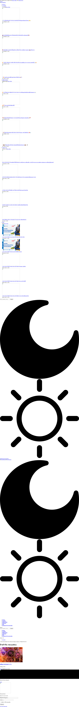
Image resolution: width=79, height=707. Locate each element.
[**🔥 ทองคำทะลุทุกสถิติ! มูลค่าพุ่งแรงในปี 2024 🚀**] (11, 76)
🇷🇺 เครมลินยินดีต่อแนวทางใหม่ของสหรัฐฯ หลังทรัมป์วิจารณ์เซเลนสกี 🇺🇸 (15, 35)
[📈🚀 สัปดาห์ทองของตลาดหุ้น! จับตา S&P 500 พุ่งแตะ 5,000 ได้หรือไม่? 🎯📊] (11, 131)
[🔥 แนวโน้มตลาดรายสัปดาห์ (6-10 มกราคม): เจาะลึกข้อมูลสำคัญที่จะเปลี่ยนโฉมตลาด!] (11, 91)
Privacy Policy (14, 0)
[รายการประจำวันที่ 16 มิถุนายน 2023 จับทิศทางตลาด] (11, 250)
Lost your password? (3, 706)
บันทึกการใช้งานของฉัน (5, 702)
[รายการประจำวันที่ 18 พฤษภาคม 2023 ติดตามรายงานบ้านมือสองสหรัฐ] (11, 294)
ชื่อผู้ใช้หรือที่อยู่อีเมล (4, 697)
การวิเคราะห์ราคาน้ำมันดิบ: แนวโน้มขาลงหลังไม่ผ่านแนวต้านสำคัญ (15, 190)
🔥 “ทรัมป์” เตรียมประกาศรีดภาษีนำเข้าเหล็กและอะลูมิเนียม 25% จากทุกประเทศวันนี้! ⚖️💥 (19, 62)
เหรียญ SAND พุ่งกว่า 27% (6, 664)
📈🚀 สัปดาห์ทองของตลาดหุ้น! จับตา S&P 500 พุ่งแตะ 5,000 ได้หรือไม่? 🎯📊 (16, 132)
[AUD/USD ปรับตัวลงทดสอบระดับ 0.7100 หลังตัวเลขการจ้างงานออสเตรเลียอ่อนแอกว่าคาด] (10, 175)
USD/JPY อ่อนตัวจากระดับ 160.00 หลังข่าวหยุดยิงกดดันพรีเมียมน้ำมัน (15, 204)
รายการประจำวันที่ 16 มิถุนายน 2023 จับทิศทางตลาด (12, 251)
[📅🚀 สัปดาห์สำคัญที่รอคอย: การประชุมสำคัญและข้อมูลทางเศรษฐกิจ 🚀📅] (11, 116)
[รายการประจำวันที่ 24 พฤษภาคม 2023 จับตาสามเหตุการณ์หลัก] (11, 265)
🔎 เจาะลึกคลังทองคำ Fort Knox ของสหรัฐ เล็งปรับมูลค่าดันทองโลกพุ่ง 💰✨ (16, 20)
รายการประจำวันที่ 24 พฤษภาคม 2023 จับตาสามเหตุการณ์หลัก (14, 266)
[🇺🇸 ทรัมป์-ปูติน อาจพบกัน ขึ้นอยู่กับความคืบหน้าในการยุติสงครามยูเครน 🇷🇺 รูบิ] (11, 48)
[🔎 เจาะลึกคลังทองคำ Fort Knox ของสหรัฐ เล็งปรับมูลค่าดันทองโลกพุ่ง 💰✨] (11, 19)
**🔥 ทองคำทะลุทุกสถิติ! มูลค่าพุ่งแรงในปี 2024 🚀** (12, 77)
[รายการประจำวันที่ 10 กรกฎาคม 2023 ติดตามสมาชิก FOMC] (11, 235)
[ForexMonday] (5, 459)
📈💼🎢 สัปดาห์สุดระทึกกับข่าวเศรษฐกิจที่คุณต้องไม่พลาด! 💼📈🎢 (15, 144)
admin (1, 668)
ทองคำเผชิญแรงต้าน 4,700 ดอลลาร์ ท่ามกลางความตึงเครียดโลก (14, 219)
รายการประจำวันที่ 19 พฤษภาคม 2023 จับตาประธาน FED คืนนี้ (14, 281)
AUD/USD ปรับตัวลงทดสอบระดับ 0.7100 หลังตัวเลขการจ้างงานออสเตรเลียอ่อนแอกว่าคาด (19, 177)
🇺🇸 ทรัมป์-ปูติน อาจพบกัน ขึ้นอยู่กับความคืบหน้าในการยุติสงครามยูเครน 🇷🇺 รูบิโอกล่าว (18, 49)
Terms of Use (20, 0)
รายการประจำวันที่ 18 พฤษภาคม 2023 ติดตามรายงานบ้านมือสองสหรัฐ (15, 295)
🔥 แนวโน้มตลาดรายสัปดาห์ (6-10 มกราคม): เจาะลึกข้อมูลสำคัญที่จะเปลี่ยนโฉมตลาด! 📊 (19, 92)
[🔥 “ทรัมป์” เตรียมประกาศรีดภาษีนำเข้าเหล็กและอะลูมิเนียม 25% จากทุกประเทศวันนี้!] (11, 61)
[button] (4, 458)
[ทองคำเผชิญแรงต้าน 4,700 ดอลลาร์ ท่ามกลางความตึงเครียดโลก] (11, 218)
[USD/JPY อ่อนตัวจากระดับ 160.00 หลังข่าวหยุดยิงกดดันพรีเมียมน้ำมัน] (11, 203)
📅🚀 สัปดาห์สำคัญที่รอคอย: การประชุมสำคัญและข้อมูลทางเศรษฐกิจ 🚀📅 (16, 117)
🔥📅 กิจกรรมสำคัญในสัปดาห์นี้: (8, 105)
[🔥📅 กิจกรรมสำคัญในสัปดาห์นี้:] (11, 104)
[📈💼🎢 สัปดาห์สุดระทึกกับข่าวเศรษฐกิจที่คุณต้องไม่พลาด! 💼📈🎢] (11, 143)
